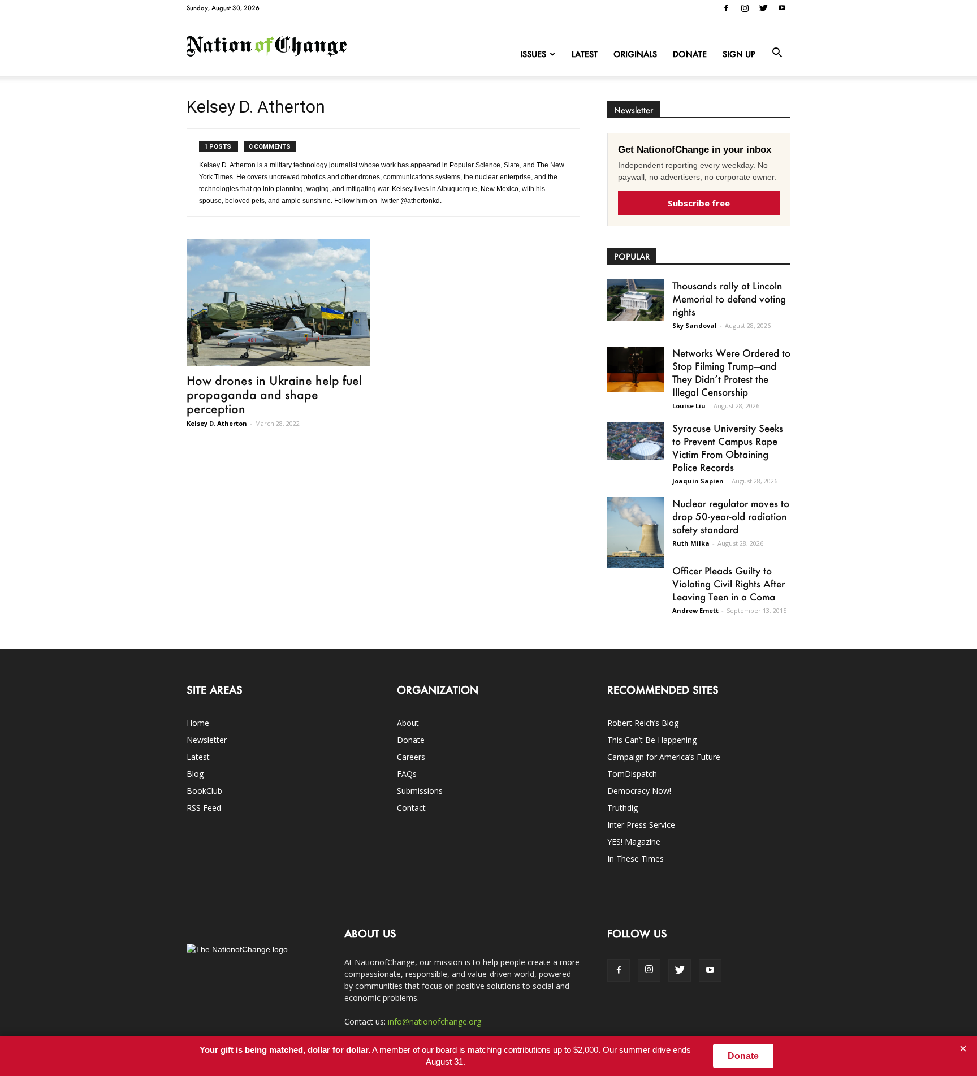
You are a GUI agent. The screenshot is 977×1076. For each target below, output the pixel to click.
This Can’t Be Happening (652, 739)
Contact (411, 807)
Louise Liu (689, 405)
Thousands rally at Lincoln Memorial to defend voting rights (729, 298)
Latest (585, 54)
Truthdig (622, 807)
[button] (776, 53)
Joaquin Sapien (698, 481)
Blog (195, 773)
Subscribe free (699, 203)
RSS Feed (204, 807)
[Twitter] (763, 8)
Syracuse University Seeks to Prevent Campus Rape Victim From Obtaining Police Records (727, 447)
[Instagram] (744, 8)
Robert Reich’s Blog (642, 723)
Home (198, 723)
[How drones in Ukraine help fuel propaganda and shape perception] (278, 302)
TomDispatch (632, 773)
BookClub (204, 790)
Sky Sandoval (694, 325)
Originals (635, 54)
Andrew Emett (695, 610)
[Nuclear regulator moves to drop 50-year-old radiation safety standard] (635, 532)
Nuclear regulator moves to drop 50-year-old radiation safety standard (730, 516)
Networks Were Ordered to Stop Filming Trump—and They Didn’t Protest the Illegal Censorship (731, 372)
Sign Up (739, 54)
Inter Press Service (641, 824)
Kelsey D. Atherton (217, 423)
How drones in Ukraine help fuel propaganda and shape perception (274, 394)
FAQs (407, 773)
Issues (533, 54)
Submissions (420, 790)
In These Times (635, 858)
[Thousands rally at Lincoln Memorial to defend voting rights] (635, 300)
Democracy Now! (639, 790)
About (408, 723)
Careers (411, 756)
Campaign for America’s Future (663, 756)
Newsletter (207, 739)
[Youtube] (781, 8)
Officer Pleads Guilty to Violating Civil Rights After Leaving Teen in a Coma (728, 583)
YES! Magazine (633, 841)
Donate (690, 54)
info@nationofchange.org (434, 1021)
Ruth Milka (691, 543)
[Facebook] (725, 8)
